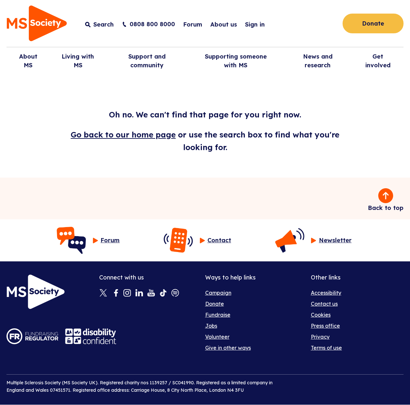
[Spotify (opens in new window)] (175, 293)
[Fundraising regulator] (32, 336)
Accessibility (326, 293)
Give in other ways (228, 348)
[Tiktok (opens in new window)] (163, 293)
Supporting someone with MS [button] (236, 61)
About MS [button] (28, 61)
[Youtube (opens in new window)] (151, 293)
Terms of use (326, 348)
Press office (325, 326)
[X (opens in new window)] (103, 293)
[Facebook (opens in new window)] (115, 293)
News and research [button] (318, 61)
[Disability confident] (91, 336)
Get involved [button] (378, 61)
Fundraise (217, 315)
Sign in (255, 24)
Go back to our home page (123, 134)
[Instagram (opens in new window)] (127, 293)
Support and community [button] (147, 61)
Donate (373, 23)
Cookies (321, 315)
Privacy (320, 337)
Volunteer (217, 337)
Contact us (324, 304)
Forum (192, 24)
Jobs (211, 326)
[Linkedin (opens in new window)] (139, 293)
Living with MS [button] (78, 61)
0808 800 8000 (152, 24)
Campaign (218, 293)
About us (223, 24)
